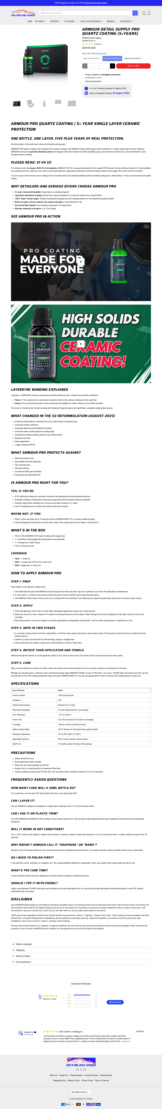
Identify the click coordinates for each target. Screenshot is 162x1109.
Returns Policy (74, 1080)
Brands (110, 21)
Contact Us (63, 1075)
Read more (126, 1041)
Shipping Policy (59, 1080)
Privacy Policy (87, 1080)
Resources (125, 21)
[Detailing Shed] (23, 13)
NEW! (30, 21)
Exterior (39, 21)
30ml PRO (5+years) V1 (91, 58)
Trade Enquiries (76, 1075)
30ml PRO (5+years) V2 (112, 58)
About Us (54, 1075)
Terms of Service (102, 1080)
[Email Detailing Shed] (77, 1070)
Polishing (69, 21)
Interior (54, 21)
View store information (93, 81)
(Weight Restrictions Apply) (95, 3)
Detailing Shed (80, 1099)
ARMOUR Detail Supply (91, 38)
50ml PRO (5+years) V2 (132, 58)
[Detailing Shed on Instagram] (84, 1070)
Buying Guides (106, 1075)
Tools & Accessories (90, 21)
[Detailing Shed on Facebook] (81, 1070)
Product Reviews (91, 1075)
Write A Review (115, 1002)
